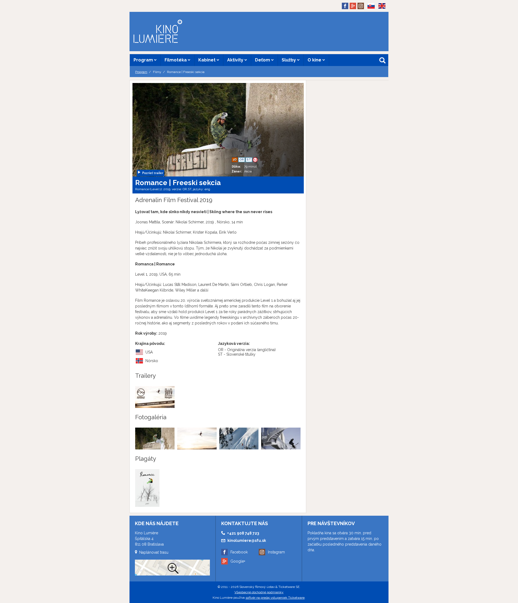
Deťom (263, 60)
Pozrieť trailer (152, 173)
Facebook (239, 552)
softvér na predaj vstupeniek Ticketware (275, 597)
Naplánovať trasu (153, 552)
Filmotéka (176, 60)
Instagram (276, 552)
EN (380, 14)
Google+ (237, 561)
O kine (315, 60)
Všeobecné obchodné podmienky (259, 592)
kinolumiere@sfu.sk (246, 540)
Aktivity (235, 60)
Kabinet (207, 60)
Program (144, 60)
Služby (289, 60)
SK (369, 14)
